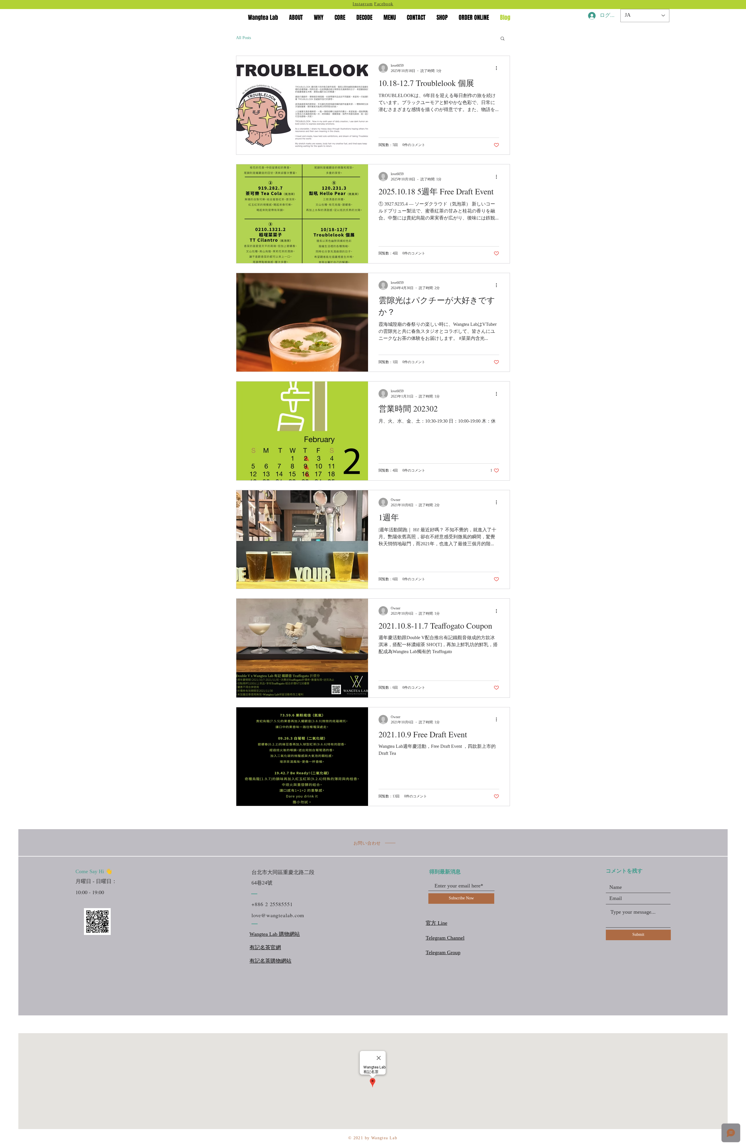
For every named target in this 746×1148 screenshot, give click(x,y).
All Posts (243, 38)
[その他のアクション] (498, 68)
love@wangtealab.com (277, 915)
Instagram (363, 4)
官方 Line (436, 923)
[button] (502, 39)
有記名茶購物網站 (270, 961)
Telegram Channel (445, 938)
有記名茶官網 (265, 948)
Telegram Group (443, 953)
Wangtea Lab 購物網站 (274, 934)
